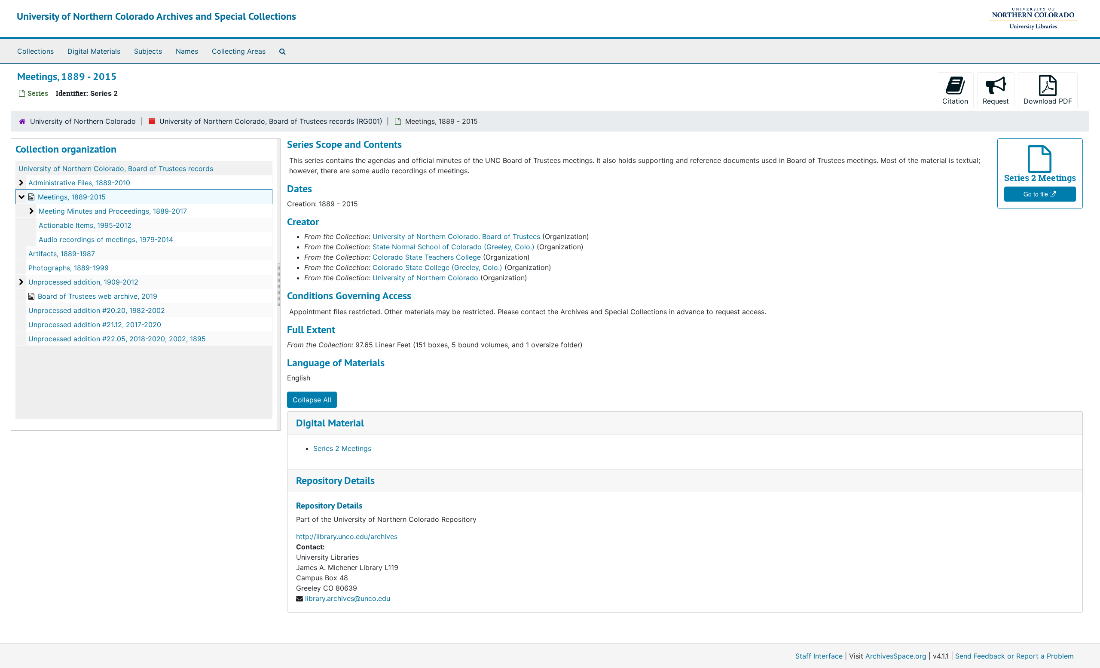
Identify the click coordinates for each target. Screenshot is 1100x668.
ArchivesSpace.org (895, 656)
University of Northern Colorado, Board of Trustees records (115, 168)
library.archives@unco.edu (347, 598)
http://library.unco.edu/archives (346, 536)
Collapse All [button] (312, 399)
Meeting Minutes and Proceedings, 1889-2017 (113, 211)
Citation (955, 101)
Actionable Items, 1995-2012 (85, 225)
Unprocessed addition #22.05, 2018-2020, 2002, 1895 (117, 338)
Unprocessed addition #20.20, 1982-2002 (96, 310)
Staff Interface (819, 656)
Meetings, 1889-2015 (72, 197)
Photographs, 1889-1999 (68, 268)
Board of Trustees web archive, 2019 (97, 296)
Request (996, 101)
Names (187, 51)
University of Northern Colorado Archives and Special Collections (156, 16)
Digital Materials (93, 51)
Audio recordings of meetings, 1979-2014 (106, 239)
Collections (35, 51)
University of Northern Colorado (83, 121)
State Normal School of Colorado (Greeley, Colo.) (454, 246)
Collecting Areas (239, 51)
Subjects (148, 51)
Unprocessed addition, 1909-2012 (83, 282)
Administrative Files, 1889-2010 (79, 182)
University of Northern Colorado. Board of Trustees (456, 236)
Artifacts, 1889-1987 (61, 253)
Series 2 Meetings (342, 448)
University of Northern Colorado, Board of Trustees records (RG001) (270, 121)
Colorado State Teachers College (427, 257)
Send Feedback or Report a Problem (1014, 656)
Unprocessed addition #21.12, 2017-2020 (94, 324)
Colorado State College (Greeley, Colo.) (437, 267)
